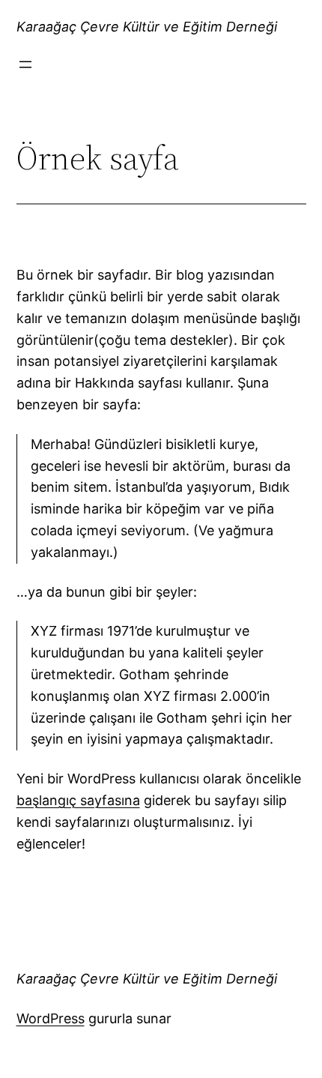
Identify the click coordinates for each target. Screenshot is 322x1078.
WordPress (50, 1018)
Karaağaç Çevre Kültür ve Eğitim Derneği (146, 26)
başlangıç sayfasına (78, 800)
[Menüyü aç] (25, 64)
